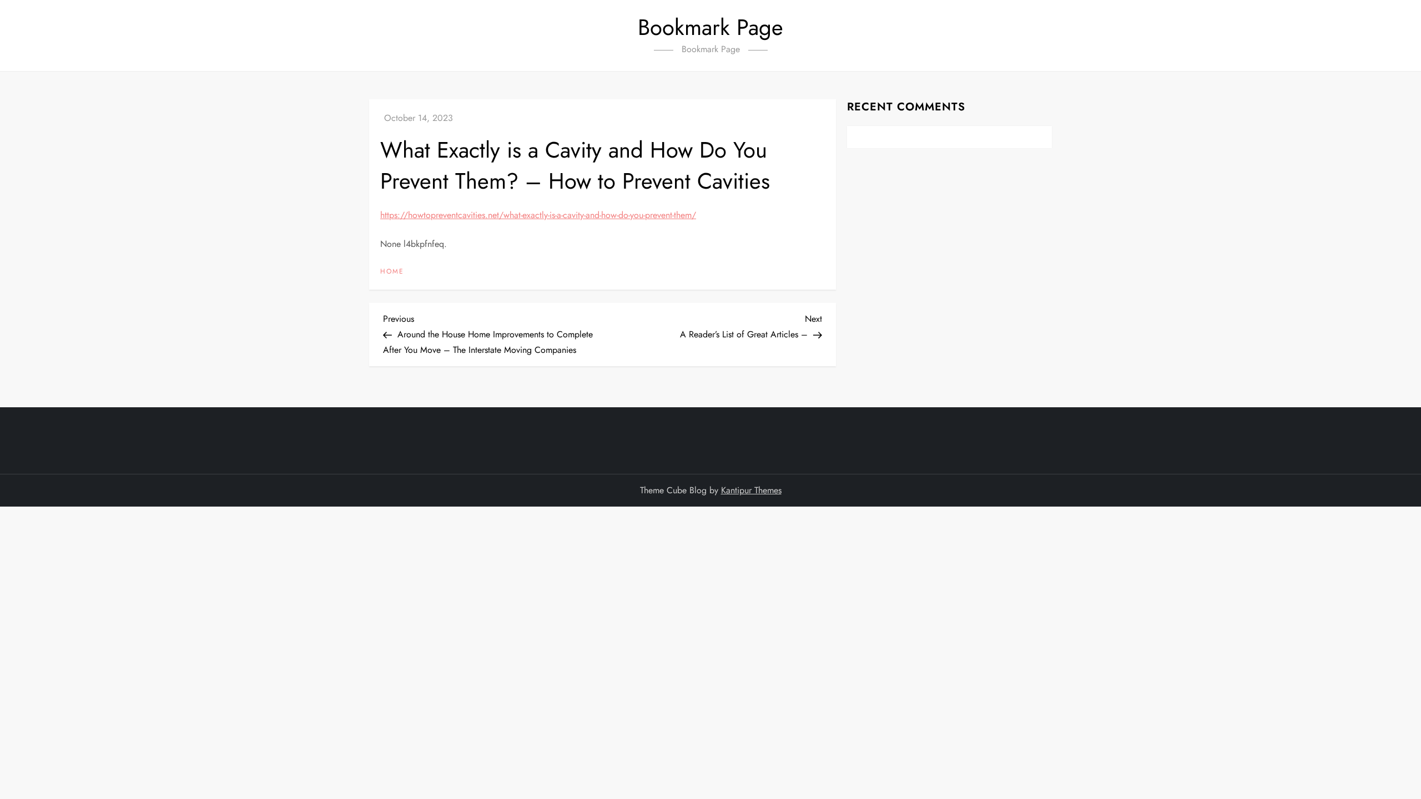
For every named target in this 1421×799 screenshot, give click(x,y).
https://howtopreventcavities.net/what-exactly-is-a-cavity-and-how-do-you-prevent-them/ (538, 215)
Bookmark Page (710, 27)
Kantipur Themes (751, 490)
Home (392, 271)
